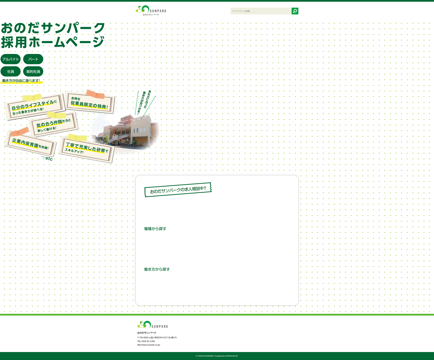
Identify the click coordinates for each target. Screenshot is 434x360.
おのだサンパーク (151, 14)
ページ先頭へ (420, 343)
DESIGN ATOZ (231, 356)
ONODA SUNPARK (206, 356)
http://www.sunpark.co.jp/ (148, 345)
